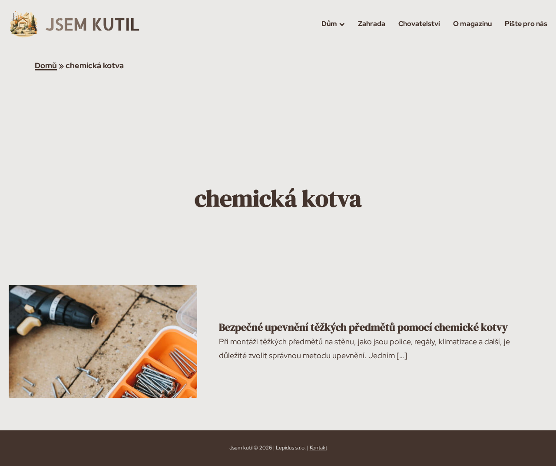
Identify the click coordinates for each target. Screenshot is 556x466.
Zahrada (371, 23)
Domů (46, 65)
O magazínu (472, 23)
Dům (329, 23)
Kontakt (318, 447)
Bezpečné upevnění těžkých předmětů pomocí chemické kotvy (363, 327)
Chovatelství (419, 23)
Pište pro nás (526, 23)
